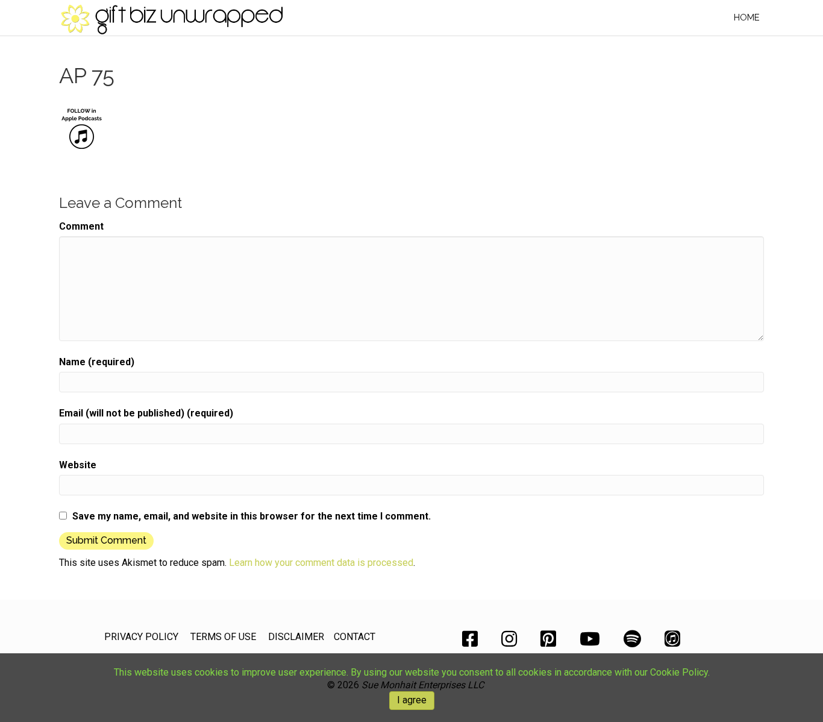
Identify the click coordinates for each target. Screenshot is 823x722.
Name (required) (96, 362)
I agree (412, 700)
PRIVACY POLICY (141, 636)
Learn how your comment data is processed (321, 562)
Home (747, 17)
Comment (81, 226)
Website (77, 465)
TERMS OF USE (223, 636)
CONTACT (354, 636)
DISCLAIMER (296, 636)
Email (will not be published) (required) (146, 413)
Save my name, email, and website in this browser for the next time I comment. (251, 516)
